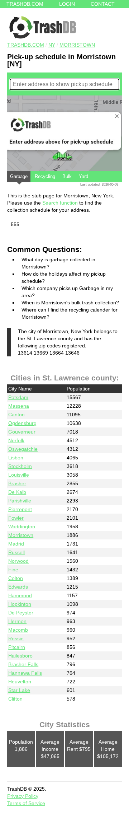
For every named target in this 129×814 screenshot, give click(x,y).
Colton (15, 578)
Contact (103, 4)
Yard (83, 176)
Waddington (21, 526)
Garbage (19, 176)
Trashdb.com (24, 4)
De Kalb (17, 492)
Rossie (16, 638)
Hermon (17, 621)
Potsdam (18, 397)
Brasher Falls (23, 664)
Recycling (45, 176)
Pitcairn (16, 647)
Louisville (18, 475)
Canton (16, 414)
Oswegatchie (23, 449)
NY (51, 45)
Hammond (20, 595)
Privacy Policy (22, 796)
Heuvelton (19, 681)
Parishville (19, 501)
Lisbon (15, 457)
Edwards (18, 587)
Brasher (17, 483)
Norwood (18, 561)
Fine (13, 569)
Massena (18, 406)
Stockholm (20, 466)
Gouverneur (21, 432)
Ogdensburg (22, 423)
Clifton (15, 699)
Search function (60, 203)
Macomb (18, 630)
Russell (16, 552)
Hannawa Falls (25, 673)
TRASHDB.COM (25, 45)
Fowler (16, 518)
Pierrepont (20, 509)
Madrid (16, 544)
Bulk (67, 176)
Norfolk (16, 440)
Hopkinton (19, 604)
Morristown (77, 45)
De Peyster (20, 613)
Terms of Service (26, 803)
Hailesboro (20, 656)
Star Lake (19, 690)
